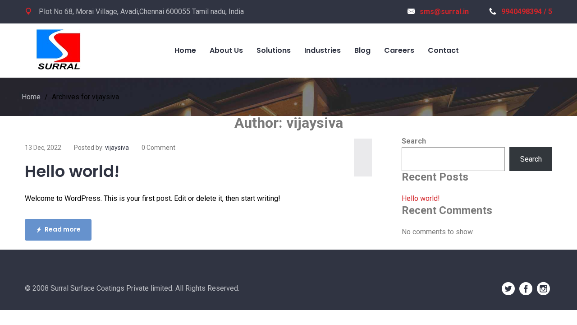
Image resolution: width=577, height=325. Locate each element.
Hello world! (72, 171)
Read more (63, 229)
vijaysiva (117, 147)
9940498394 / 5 (526, 11)
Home (31, 97)
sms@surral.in (444, 11)
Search (414, 141)
